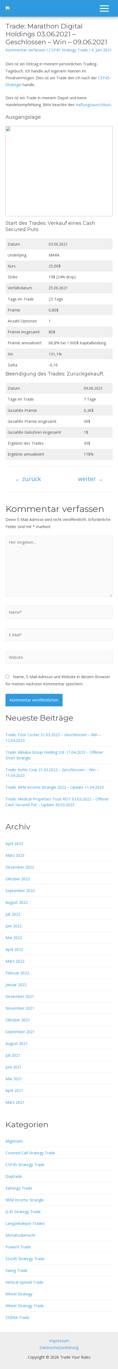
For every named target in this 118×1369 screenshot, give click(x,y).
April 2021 (14, 1090)
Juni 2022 (13, 925)
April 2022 (14, 949)
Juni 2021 (13, 1067)
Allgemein (14, 1141)
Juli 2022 (12, 914)
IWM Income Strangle (24, 1199)
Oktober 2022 (17, 878)
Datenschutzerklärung (59, 1347)
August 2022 (16, 902)
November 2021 (19, 1008)
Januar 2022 (16, 984)
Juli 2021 (12, 1055)
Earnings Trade (18, 1188)
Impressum (59, 1340)
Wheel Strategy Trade (24, 1305)
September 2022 (20, 890)
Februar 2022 (17, 972)
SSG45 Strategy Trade (24, 1258)
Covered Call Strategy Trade (30, 1152)
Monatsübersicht (20, 1235)
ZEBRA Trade (17, 1317)
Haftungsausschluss (93, 104)
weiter (90, 479)
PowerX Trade (18, 1246)
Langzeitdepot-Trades (25, 1223)
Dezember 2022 (19, 867)
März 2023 (14, 855)
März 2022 (14, 961)
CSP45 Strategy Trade (68, 50)
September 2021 (20, 1031)
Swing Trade (16, 1270)
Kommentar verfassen (25, 50)
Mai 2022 (13, 937)
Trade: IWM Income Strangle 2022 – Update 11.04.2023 (54, 787)
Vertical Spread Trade (24, 1282)
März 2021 (14, 1102)
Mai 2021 (13, 1078)
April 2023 (14, 843)
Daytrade (13, 1176)
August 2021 (16, 1043)
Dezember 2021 (19, 996)
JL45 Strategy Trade (23, 1211)
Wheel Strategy (18, 1294)
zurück (28, 479)
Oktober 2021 (17, 1020)
